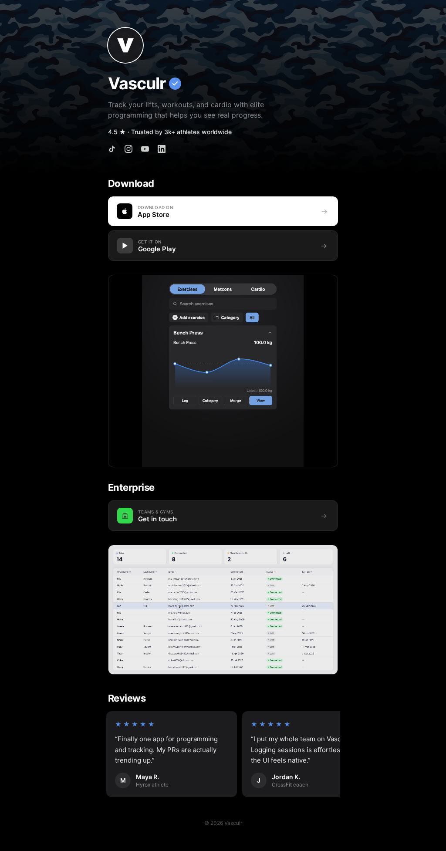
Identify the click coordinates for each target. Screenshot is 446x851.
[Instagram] (128, 149)
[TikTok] (112, 149)
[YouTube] (145, 149)
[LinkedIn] (162, 149)
